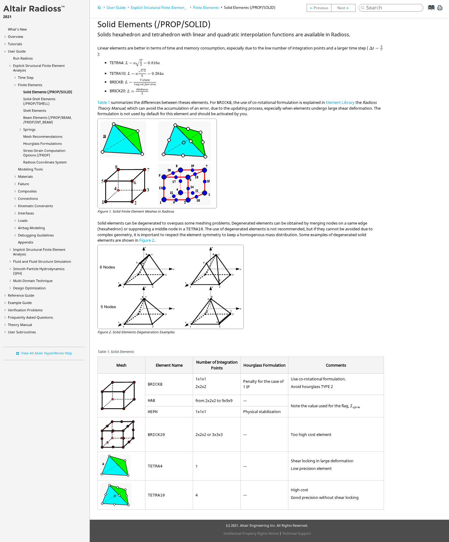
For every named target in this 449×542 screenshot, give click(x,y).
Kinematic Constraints (35, 205)
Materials (25, 176)
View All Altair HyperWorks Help (46, 353)
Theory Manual (20, 324)
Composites (27, 191)
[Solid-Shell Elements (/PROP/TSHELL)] (345, 8)
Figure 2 (146, 240)
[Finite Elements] (319, 8)
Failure (23, 183)
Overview (15, 36)
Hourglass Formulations (42, 143)
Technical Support (296, 533)
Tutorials (15, 44)
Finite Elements (30, 84)
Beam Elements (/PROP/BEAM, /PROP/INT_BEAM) (47, 119)
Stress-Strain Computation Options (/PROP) (44, 152)
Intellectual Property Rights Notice (251, 533)
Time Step (26, 77)
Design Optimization (29, 288)
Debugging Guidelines (36, 235)
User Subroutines (22, 332)
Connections (28, 198)
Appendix (25, 242)
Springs (29, 129)
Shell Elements (34, 110)
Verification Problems (25, 310)
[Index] (429, 12)
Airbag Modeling (31, 227)
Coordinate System (45, 162)
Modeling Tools (30, 169)
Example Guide (20, 302)
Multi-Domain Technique (33, 280)
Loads (22, 220)
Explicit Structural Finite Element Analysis (165, 7)
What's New (17, 29)
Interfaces (26, 213)
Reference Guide (21, 295)
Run (23, 58)
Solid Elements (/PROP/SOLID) (47, 92)
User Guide (17, 51)
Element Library (340, 102)
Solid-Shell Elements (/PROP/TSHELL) (39, 101)
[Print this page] (439, 10)
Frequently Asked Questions (30, 317)
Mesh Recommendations (42, 136)
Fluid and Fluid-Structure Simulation (42, 261)
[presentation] (376, 48)
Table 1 (103, 102)
